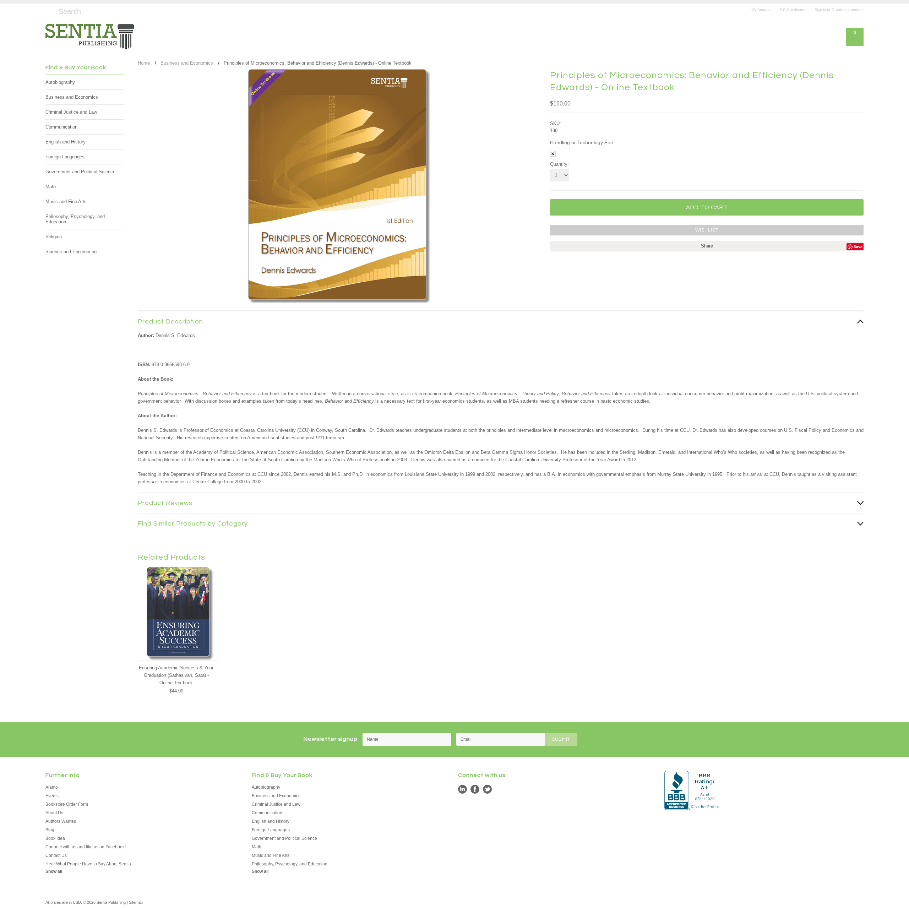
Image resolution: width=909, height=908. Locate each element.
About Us (54, 812)
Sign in (820, 9)
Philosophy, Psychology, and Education (75, 219)
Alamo (51, 787)
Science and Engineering (71, 251)
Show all (53, 871)
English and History (65, 142)
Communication (61, 127)
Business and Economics (71, 97)
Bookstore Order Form (66, 804)
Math (50, 186)
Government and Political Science (80, 171)
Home (144, 63)
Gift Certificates (793, 9)
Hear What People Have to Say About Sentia (88, 863)
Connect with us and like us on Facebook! (85, 846)
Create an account (848, 9)
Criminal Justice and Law (71, 112)
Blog (49, 829)
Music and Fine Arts (66, 201)
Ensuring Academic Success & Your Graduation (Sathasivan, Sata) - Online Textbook (176, 675)
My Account (761, 9)
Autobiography (60, 82)
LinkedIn (462, 789)
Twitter (487, 789)
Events (52, 795)
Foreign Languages (65, 156)
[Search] (48, 10)
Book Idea (55, 838)
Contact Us (56, 855)
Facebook (474, 789)
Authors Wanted (60, 821)
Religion (53, 236)
